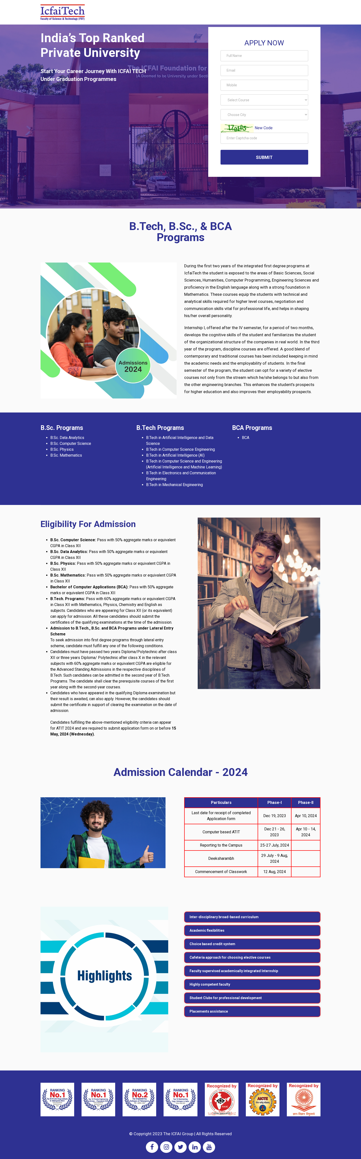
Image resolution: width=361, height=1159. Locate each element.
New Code (264, 128)
